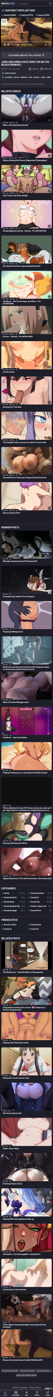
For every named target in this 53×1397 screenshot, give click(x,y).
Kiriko (49, 77)
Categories (16, 1395)
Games (48, 1395)
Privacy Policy (35, 1387)
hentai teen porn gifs (10, 1371)
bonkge (24, 77)
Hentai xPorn (41, 910)
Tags (26, 1395)
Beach (16, 77)
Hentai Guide (36, 925)
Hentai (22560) (10, 15)
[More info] (49, 120)
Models (37, 1395)
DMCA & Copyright (19, 1387)
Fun (30, 77)
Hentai (8, 3)
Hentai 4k (8, 929)
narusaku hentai (42, 1371)
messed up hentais (27, 1371)
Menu (47, 1389)
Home (5, 1395)
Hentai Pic (35, 929)
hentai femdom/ (41, 893)
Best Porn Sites (10, 925)
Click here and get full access (24, 55)
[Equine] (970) (43, 15)
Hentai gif (41, 897)
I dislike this (47, 69)
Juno (43, 77)
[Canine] (8, 77)
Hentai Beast (10, 73)
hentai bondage (14, 910)
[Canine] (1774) (27, 15)
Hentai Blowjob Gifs (14, 906)
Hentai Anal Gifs (14, 897)
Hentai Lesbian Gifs (41, 906)
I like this (35, 69)
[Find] (49, 3)
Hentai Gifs (41, 902)
